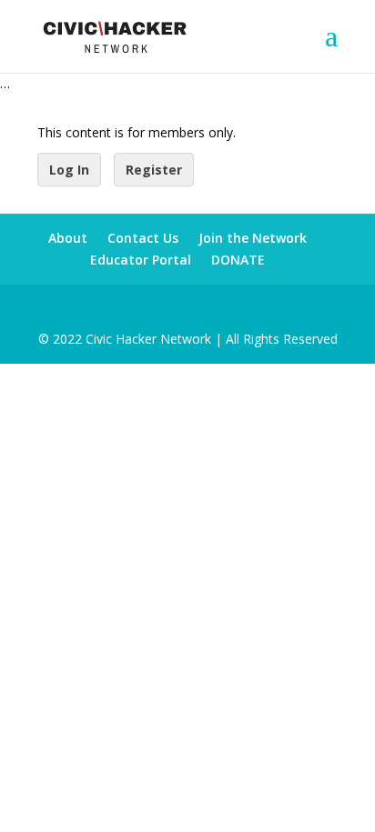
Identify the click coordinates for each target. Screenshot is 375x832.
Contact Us (142, 237)
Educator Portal (140, 259)
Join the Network (252, 237)
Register (154, 169)
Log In (69, 169)
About (67, 237)
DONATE (238, 259)
